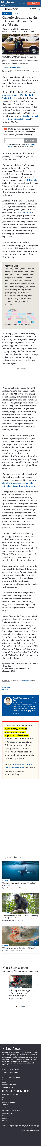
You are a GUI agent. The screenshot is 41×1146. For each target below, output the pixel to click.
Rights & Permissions (8, 1102)
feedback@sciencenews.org (17, 669)
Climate (5, 945)
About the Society (7, 1113)
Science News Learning (10, 1072)
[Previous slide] (4, 985)
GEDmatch (31, 180)
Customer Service (7, 1087)
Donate (4, 1118)
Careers (4, 1120)
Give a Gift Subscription (9, 1084)
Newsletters (5, 1100)
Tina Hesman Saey (13, 68)
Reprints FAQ (8, 671)
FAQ (3, 1097)
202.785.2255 (35, 1128)
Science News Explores (11, 1070)
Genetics (16, 13)
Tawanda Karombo (9, 920)
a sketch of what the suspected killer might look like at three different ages (19, 483)
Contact (4, 1107)
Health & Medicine (15, 987)
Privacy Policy (35, 1130)
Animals (5, 880)
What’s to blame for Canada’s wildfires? (18, 948)
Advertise (5, 1104)
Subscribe (5, 1080)
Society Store (6, 1116)
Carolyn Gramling (9, 950)
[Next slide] (37, 985)
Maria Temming (8, 888)
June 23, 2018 (27, 680)
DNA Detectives (23, 213)
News (7, 13)
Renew (4, 1082)
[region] (20, 991)
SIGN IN (33, 9)
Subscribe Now (33, 3)
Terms (27, 144)
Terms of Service (25, 1130)
